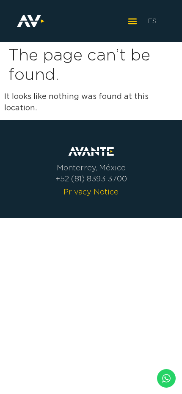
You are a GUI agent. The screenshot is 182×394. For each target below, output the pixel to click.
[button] (132, 21)
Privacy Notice (91, 192)
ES (152, 21)
